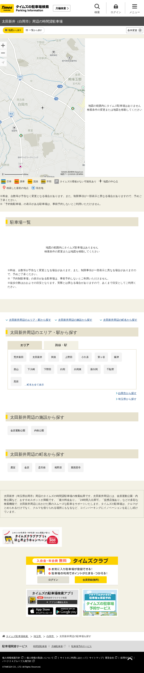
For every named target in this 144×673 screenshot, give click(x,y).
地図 (14, 30)
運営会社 (109, 657)
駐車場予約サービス (81, 646)
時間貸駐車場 (40, 646)
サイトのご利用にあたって (73, 657)
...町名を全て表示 (34, 384)
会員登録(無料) (91, 579)
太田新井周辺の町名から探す (120, 319)
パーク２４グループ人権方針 (17, 661)
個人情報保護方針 (11, 657)
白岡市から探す (127, 393)
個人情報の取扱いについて (40, 657)
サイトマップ (96, 657)
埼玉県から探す (127, 399)
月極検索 (61, 8)
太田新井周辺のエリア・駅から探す (30, 319)
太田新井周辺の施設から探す (75, 319)
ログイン (53, 579)
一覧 (35, 30)
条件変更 (134, 30)
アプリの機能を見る (58, 602)
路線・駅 (61, 345)
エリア (24, 345)
